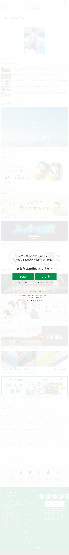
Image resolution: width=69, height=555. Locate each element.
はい (23, 277)
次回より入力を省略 (35, 291)
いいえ (46, 276)
